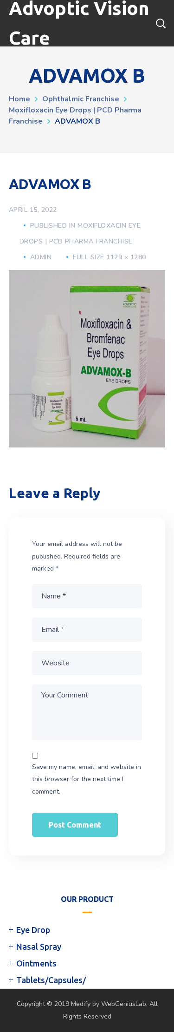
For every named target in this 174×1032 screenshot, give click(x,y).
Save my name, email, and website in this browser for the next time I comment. (86, 779)
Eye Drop (33, 929)
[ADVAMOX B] (87, 277)
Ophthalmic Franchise (80, 99)
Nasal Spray (38, 946)
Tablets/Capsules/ (51, 980)
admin (41, 257)
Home (19, 99)
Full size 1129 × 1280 (109, 257)
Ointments (36, 963)
